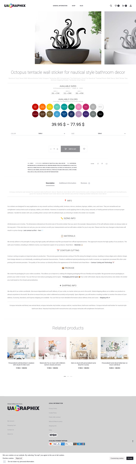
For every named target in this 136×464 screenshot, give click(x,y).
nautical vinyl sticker (43, 167)
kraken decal (67, 165)
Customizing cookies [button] (117, 458)
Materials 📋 (78, 245)
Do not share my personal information (21, 461)
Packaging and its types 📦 (71, 277)
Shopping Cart (11, 425)
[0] (116, 5)
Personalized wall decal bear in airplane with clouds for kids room (21, 364)
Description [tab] (50, 183)
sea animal (36, 169)
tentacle (49, 169)
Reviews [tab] (85, 183)
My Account (10, 421)
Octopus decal (67, 167)
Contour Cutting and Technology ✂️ (102, 262)
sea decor (43, 169)
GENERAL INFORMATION (60, 5)
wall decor (37, 171)
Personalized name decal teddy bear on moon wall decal (115, 364)
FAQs (50, 430)
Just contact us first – (33, 230)
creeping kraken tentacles (55, 165)
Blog (81, 5)
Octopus (60, 167)
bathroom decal (32, 165)
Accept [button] (130, 458)
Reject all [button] (19, 458)
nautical (73, 165)
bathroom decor (42, 165)
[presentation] (7, 38)
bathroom (73, 163)
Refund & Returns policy (55, 421)
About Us (10, 434)
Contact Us (10, 430)
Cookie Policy (53, 413)
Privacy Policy (53, 408)
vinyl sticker (72, 169)
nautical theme (32, 167)
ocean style (53, 167)
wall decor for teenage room (49, 171)
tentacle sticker (57, 169)
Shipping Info (53, 426)
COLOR (13, 133)
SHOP (73, 5)
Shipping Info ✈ (105, 297)
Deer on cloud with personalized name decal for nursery (83, 364)
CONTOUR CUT (45, 163)
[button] (51, 148)
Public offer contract (55, 417)
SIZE (72, 133)
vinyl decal (65, 169)
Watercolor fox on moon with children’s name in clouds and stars (52, 364)
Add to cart (72, 149)
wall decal (31, 171)
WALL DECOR (62, 163)
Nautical (52, 163)
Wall (56, 163)
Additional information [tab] (67, 183)
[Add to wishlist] (84, 149)
